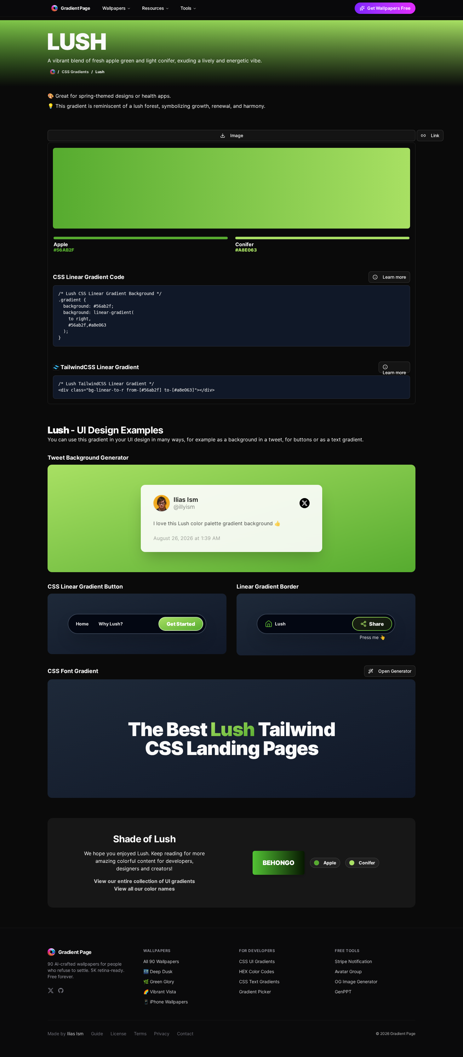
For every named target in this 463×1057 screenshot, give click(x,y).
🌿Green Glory (158, 981)
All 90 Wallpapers (161, 961)
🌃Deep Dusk (158, 971)
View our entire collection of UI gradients (144, 881)
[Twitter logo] (305, 503)
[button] (325, 863)
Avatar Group (348, 971)
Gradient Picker (255, 991)
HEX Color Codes (256, 971)
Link (435, 135)
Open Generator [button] (394, 671)
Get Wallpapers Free (388, 8)
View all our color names (144, 889)
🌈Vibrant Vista (159, 991)
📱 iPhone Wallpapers (165, 1001)
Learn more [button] (394, 277)
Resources (153, 8)
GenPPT (343, 991)
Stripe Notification (353, 961)
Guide (97, 1033)
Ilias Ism (75, 1033)
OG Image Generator (356, 981)
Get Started (181, 624)
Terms (140, 1033)
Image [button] (236, 135)
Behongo (278, 863)
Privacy (161, 1033)
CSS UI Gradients (257, 961)
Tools (185, 8)
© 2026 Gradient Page (395, 1033)
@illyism (184, 507)
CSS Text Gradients (259, 981)
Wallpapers (114, 8)
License (118, 1033)
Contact (185, 1033)
